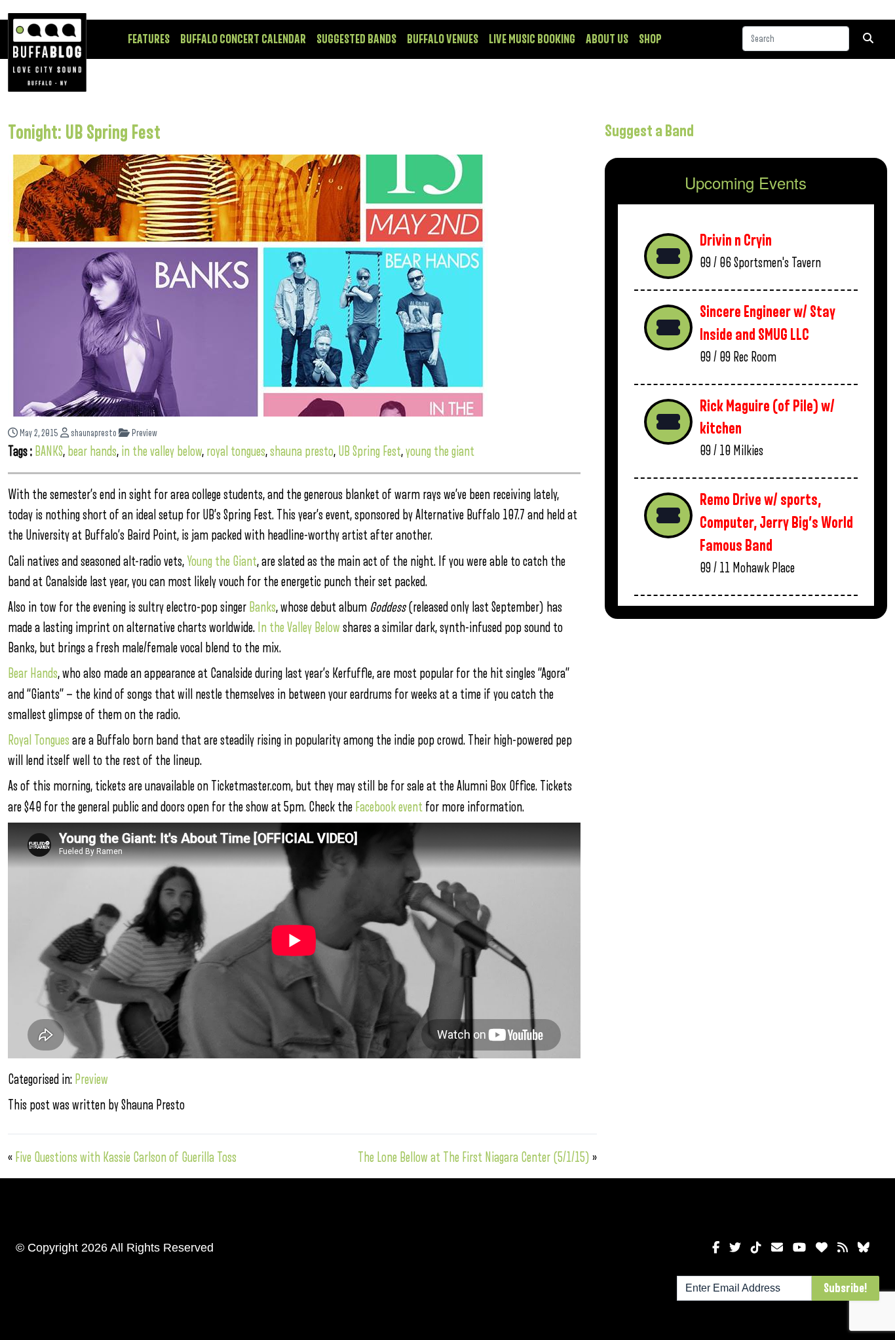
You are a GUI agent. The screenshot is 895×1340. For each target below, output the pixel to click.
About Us (607, 39)
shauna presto (301, 451)
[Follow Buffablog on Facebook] (715, 1247)
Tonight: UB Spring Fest (84, 133)
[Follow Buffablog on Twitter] (735, 1247)
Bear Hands (33, 673)
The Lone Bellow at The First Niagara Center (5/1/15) (474, 1157)
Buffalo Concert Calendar (243, 39)
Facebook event (389, 807)
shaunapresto (93, 433)
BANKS (49, 451)
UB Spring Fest (369, 451)
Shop (650, 39)
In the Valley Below (298, 628)
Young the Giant (222, 561)
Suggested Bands (356, 39)
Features (149, 39)
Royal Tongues (40, 740)
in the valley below (161, 451)
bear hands (92, 451)
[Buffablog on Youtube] (799, 1247)
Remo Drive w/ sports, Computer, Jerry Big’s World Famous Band (776, 522)
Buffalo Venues (442, 39)
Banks (262, 607)
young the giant (440, 451)
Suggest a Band (649, 131)
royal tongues (235, 451)
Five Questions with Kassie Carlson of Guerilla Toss (126, 1157)
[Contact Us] (777, 1247)
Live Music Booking (532, 39)
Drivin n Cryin (736, 241)
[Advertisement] (746, 731)
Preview (143, 433)
